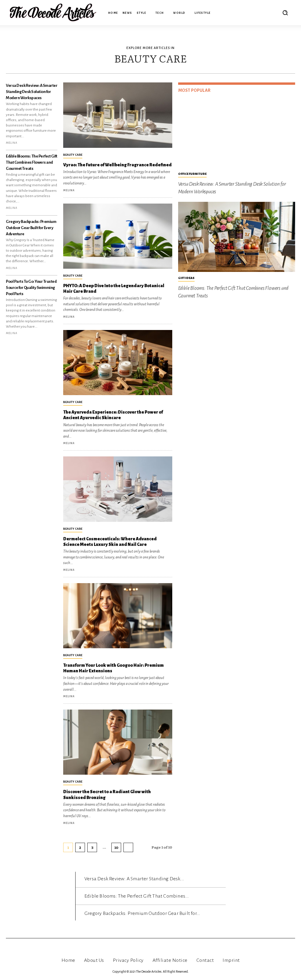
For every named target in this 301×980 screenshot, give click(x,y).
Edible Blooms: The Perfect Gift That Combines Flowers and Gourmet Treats (31, 162)
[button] (285, 13)
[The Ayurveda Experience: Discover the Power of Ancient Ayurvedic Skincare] (117, 362)
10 (116, 847)
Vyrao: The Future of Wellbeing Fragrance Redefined (117, 165)
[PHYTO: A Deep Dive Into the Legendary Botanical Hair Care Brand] (117, 236)
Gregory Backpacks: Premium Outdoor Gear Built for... (142, 913)
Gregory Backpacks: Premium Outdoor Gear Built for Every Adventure (31, 227)
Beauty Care (72, 154)
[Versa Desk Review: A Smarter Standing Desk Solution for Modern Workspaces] (236, 133)
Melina (11, 142)
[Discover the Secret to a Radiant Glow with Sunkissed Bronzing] (117, 742)
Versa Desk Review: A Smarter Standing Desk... (134, 878)
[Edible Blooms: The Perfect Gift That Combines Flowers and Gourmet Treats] (236, 237)
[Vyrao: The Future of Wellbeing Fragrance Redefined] (117, 115)
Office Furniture (192, 173)
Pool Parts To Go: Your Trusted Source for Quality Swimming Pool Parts (31, 287)
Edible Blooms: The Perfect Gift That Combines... (136, 896)
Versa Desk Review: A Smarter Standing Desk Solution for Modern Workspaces (31, 91)
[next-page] (128, 847)
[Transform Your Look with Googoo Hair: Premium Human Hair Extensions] (117, 615)
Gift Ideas (186, 278)
